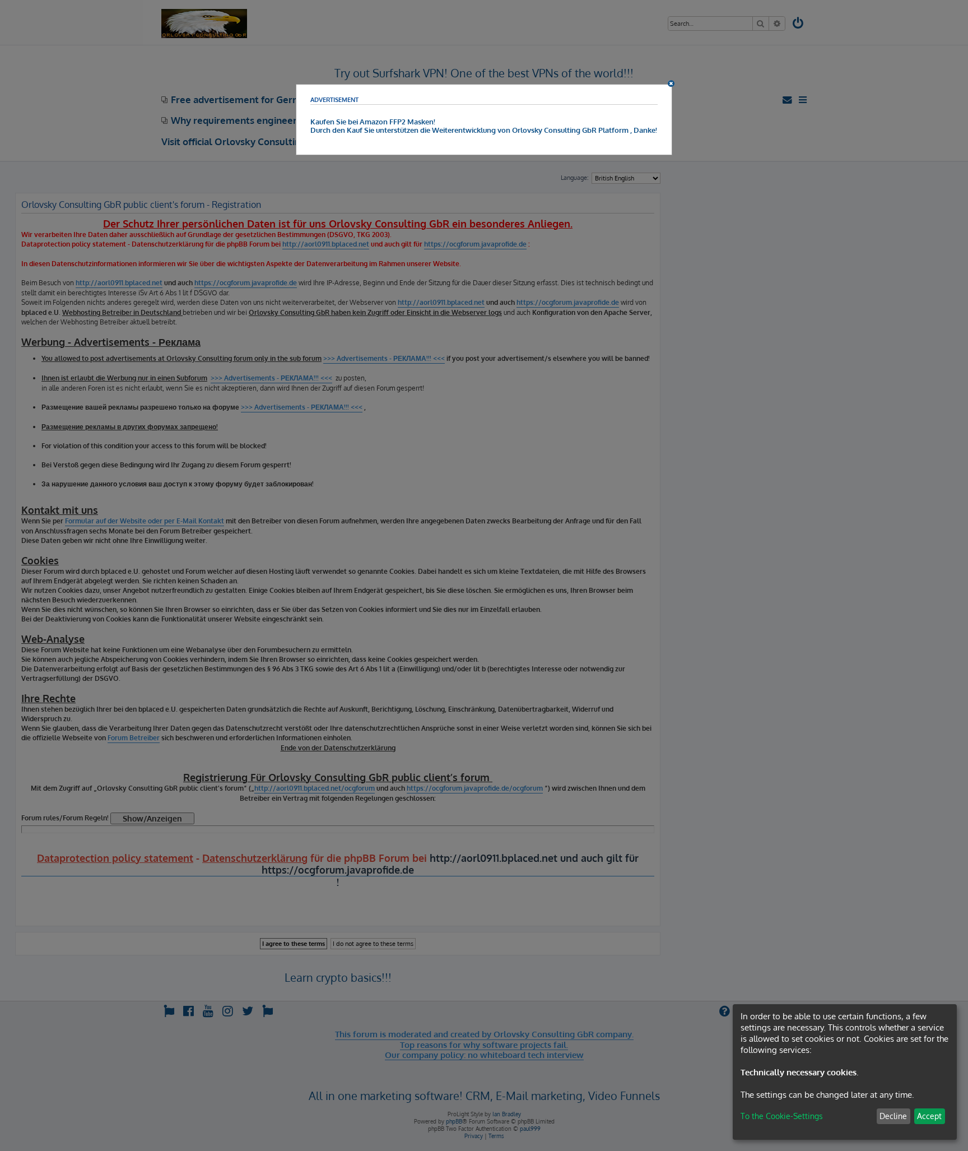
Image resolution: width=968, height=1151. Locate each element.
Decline (893, 1116)
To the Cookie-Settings (782, 1116)
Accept (929, 1116)
